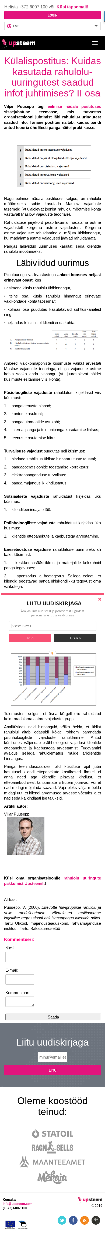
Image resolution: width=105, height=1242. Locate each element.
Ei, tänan (75, 638)
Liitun (30, 638)
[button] (54, 603)
